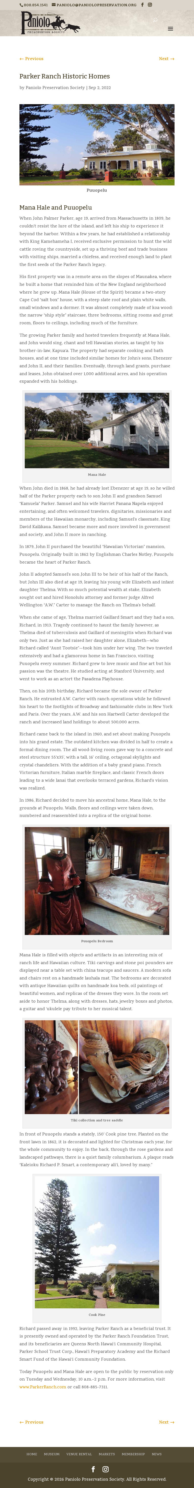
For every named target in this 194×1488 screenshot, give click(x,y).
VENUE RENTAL (79, 1454)
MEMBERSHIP (133, 1454)
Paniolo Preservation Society (55, 88)
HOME (32, 1454)
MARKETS (107, 1454)
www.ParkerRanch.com (42, 1387)
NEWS (157, 1454)
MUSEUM (52, 1454)
